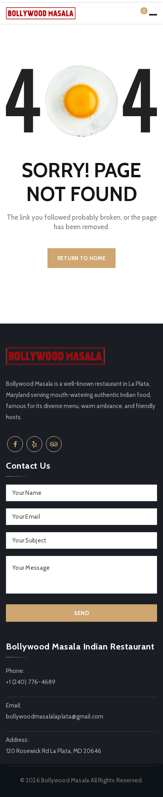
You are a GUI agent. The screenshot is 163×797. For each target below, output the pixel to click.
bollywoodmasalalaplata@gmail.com (54, 716)
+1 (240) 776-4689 (30, 682)
